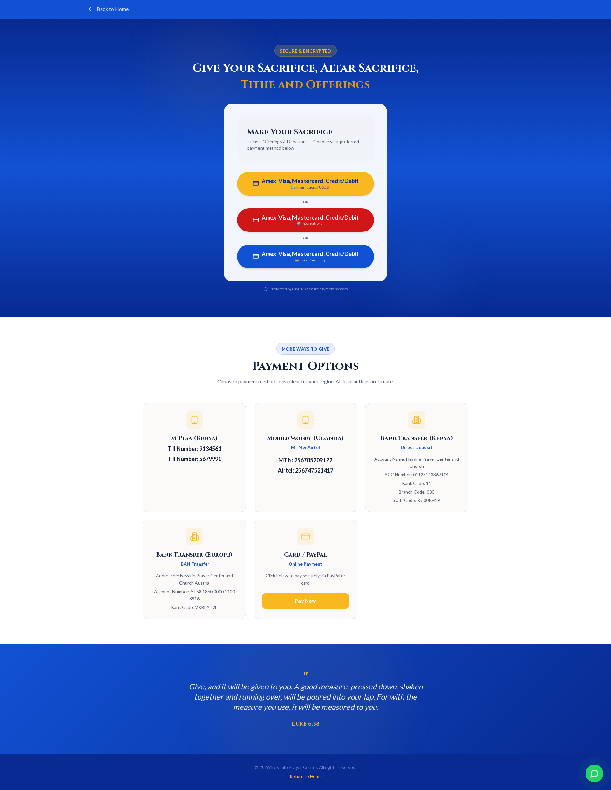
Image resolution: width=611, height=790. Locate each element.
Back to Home (113, 9)
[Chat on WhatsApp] (594, 773)
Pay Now (305, 601)
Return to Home (306, 776)
